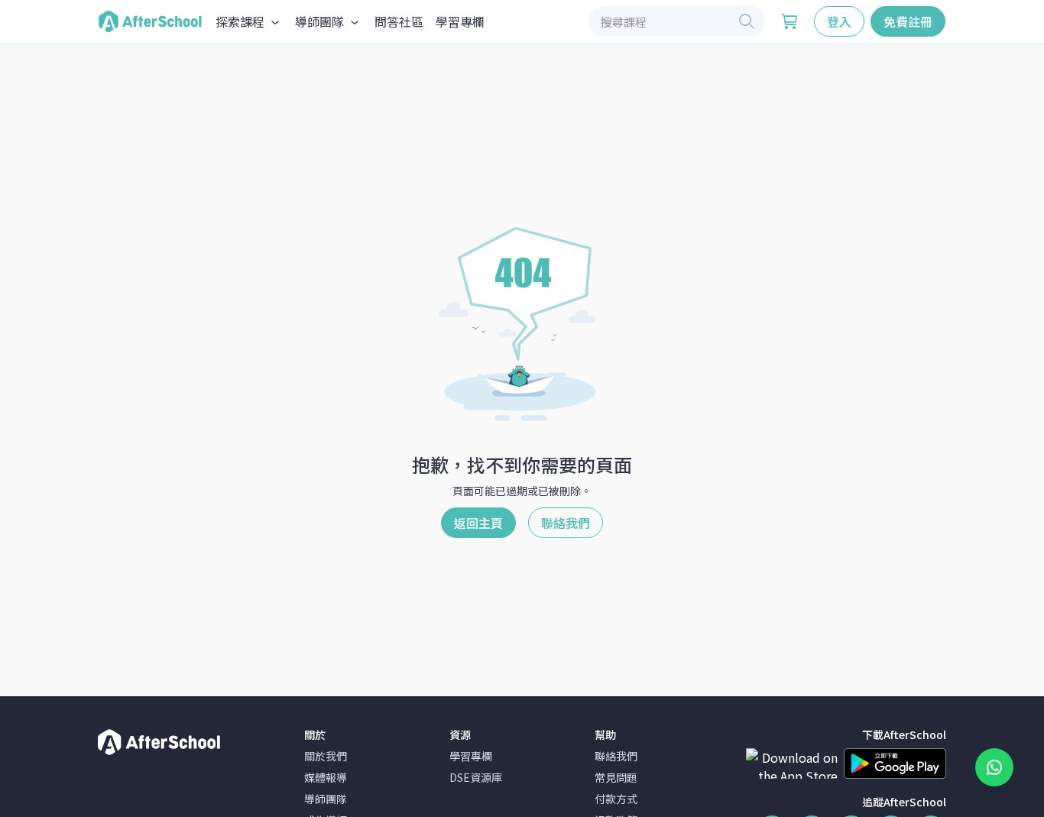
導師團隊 (325, 798)
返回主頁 (478, 523)
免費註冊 (908, 21)
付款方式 (616, 798)
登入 (839, 21)
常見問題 (616, 777)
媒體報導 (325, 777)
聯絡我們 (565, 523)
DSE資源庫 (475, 777)
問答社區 (398, 21)
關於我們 (325, 756)
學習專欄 (460, 21)
